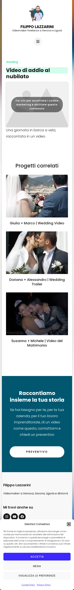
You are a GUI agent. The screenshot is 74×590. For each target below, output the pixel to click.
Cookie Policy (28, 584)
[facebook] (22, 516)
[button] (69, 524)
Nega (37, 566)
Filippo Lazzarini (37, 26)
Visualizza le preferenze (37, 575)
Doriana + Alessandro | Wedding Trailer (37, 282)
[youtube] (14, 516)
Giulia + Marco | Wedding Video (37, 223)
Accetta (37, 556)
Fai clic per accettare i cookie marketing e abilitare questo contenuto (37, 104)
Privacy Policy (44, 584)
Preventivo (37, 452)
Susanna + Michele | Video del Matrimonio (37, 343)
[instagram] (6, 516)
